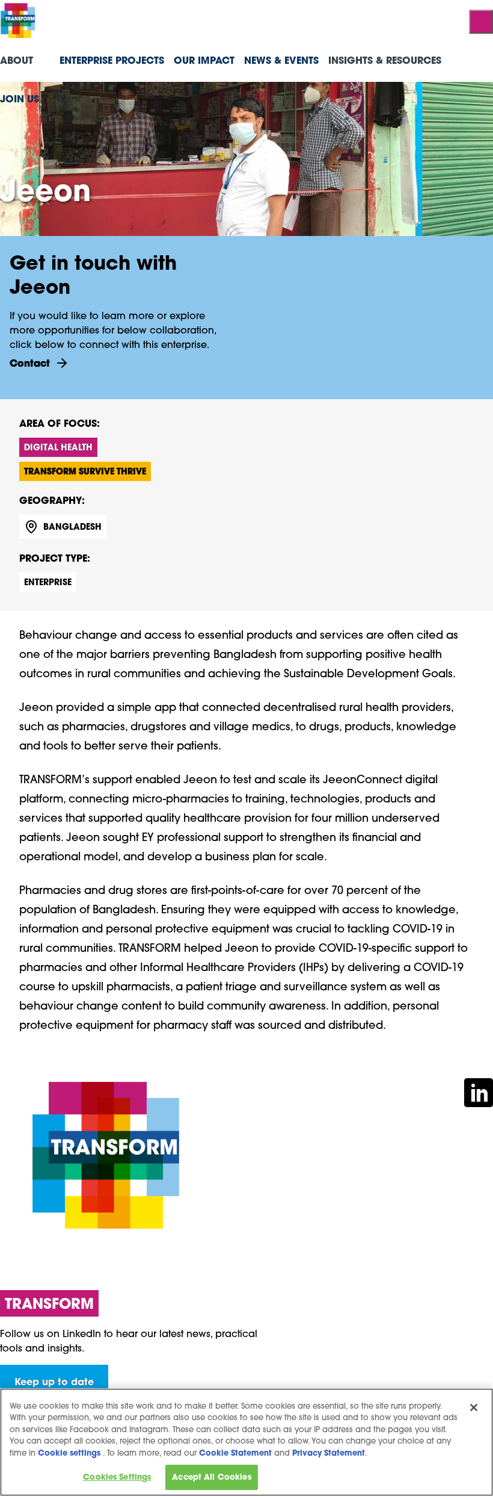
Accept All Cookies (211, 1477)
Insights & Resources (384, 60)
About (16, 60)
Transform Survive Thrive (85, 471)
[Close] (474, 1407)
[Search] (481, 22)
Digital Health (58, 447)
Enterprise (48, 582)
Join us (19, 98)
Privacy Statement (328, 1453)
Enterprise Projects (112, 60)
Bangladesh (72, 526)
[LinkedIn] (478, 1091)
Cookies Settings (117, 1477)
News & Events (281, 60)
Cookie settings (69, 1453)
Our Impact (204, 60)
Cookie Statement (235, 1453)
